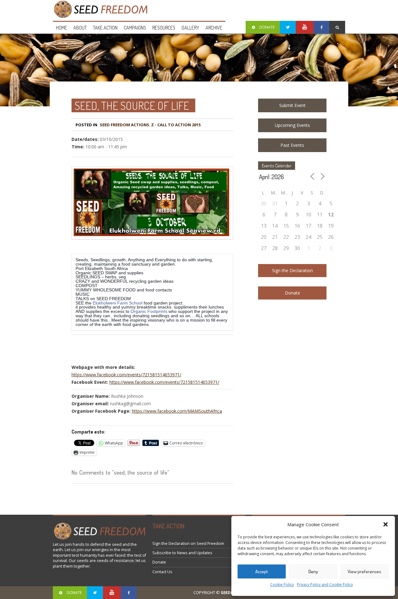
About (80, 28)
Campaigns (135, 28)
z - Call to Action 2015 (176, 125)
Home (61, 28)
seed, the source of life (132, 105)
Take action (105, 28)
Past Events (292, 145)
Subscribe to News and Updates (182, 552)
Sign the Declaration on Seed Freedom (188, 543)
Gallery (190, 28)
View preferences (364, 571)
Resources (163, 28)
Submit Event (292, 105)
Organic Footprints (149, 311)
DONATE (267, 27)
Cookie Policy (282, 584)
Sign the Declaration (292, 270)
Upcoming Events (292, 125)
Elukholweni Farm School (117, 302)
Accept (261, 571)
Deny (313, 571)
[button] (385, 524)
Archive (214, 28)
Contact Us (162, 571)
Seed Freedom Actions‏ (124, 125)
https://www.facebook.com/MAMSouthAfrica (177, 411)
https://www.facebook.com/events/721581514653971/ (126, 375)
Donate (292, 293)
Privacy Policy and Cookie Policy (325, 584)
